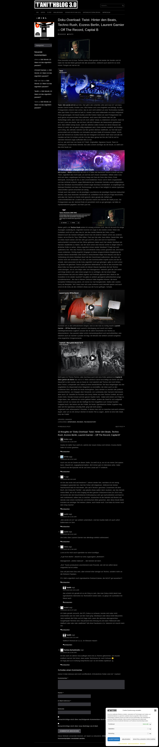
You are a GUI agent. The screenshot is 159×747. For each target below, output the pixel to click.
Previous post (64, 426)
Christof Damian (40, 70)
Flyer (49, 12)
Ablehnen (126, 739)
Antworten (66, 452)
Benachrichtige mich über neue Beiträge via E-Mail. (78, 726)
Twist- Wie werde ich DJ (67, 105)
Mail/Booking (58, 12)
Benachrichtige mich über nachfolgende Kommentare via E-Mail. (83, 719)
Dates (43, 12)
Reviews (80, 422)
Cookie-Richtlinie (122, 743)
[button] (155, 710)
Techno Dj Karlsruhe (72, 650)
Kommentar (63, 678)
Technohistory (90, 422)
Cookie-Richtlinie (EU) (73, 12)
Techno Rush (75, 227)
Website (61, 709)
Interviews (72, 422)
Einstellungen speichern (144, 739)
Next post (119, 426)
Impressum (142, 743)
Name (60, 693)
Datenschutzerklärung (133, 743)
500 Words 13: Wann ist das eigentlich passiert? (42, 62)
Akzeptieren (113, 739)
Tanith (70, 34)
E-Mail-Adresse (64, 701)
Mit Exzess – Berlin (65, 172)
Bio (37, 12)
